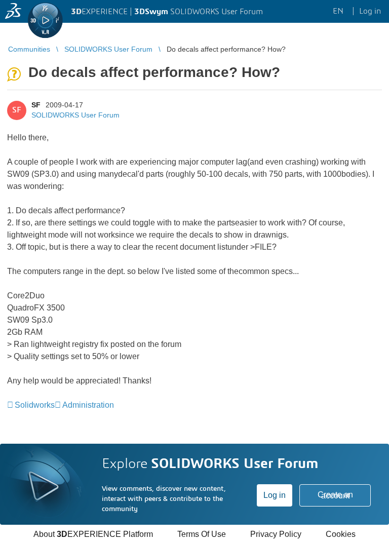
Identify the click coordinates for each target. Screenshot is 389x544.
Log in (274, 495)
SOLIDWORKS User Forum (75, 115)
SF (36, 105)
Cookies (341, 534)
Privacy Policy (275, 534)
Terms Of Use (201, 534)
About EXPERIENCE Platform (93, 534)
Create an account (335, 495)
